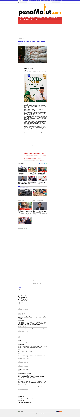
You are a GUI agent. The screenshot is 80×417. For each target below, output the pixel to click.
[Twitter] (58, 411)
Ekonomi (19, 40)
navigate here (22, 344)
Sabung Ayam (22, 396)
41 (21, 163)
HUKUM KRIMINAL (24, 17)
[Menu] (18, 2)
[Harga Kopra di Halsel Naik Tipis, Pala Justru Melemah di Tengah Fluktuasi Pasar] (32, 169)
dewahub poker (22, 320)
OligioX (22, 290)
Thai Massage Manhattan (24, 299)
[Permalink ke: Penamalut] (19, 44)
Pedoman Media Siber (54, 17)
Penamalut (21, 2)
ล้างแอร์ (22, 293)
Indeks (25, 2)
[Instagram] (59, 411)
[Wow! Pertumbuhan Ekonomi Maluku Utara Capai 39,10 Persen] (42, 178)
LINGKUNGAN (33, 17)
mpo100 (21, 361)
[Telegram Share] (44, 163)
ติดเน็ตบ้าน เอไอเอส (23, 304)
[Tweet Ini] (41, 163)
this (20, 340)
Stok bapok (41, 160)
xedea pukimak (22, 365)
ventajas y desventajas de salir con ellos (25, 373)
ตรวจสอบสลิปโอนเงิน (24, 300)
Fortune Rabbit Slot (23, 294)
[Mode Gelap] (61, 2)
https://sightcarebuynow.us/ (29, 311)
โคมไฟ (22, 302)
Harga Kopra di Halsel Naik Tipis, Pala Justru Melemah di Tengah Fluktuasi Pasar (35, 152)
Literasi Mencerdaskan (39, 17)
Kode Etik (29, 17)
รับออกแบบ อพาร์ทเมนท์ (24, 295)
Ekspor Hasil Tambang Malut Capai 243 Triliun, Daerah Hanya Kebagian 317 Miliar (22, 173)
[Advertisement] (40, 30)
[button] (59, 2)
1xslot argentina (23, 296)
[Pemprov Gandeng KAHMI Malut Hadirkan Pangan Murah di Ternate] (32, 178)
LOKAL (44, 17)
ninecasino (22, 298)
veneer (22, 289)
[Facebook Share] (39, 163)
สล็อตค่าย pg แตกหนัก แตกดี (25, 297)
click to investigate (22, 313)
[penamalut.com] (40, 9)
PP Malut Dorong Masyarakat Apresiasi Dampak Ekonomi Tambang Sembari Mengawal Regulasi (35, 155)
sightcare (21, 308)
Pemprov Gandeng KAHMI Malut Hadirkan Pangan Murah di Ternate (33, 157)
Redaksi (36, 19)
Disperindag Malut (32, 160)
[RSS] (61, 411)
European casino (22, 379)
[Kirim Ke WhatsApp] (46, 163)
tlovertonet (21, 330)
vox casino (22, 301)
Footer (20, 17)
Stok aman (37, 160)
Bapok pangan (27, 160)
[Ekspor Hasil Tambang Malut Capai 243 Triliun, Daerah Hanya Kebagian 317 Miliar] (22, 169)
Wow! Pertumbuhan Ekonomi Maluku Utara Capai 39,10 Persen (32, 158)
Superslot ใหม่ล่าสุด (23, 307)
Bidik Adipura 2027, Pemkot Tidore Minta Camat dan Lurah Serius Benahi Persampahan (45, 0)
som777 (22, 303)
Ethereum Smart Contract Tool (24, 369)
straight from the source (23, 336)
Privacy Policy (32, 19)
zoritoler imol (22, 400)
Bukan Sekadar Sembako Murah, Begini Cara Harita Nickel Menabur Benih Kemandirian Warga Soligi (34, 153)
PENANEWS (27, 19)
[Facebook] (56, 411)
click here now (22, 349)
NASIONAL (48, 17)
